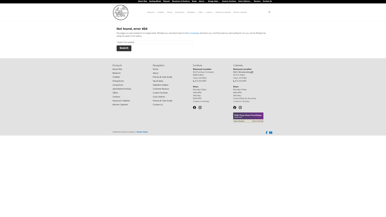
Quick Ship (142, 1)
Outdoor (209, 12)
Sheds (194, 1)
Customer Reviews (161, 89)
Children (161, 12)
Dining (169, 12)
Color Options (244, 1)
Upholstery (191, 12)
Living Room (179, 12)
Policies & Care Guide (162, 77)
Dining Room (118, 81)
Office (200, 12)
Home (155, 69)
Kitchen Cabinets (240, 12)
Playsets (166, 1)
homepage (194, 33)
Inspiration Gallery (160, 85)
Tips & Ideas (158, 81)
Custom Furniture (229, 1)
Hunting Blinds (155, 1)
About (201, 1)
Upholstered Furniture (122, 89)
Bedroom (151, 12)
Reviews (257, 1)
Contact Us (267, 1)
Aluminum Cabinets (223, 12)
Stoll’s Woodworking (242, 72)
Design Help (213, 1)
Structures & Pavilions (181, 1)
